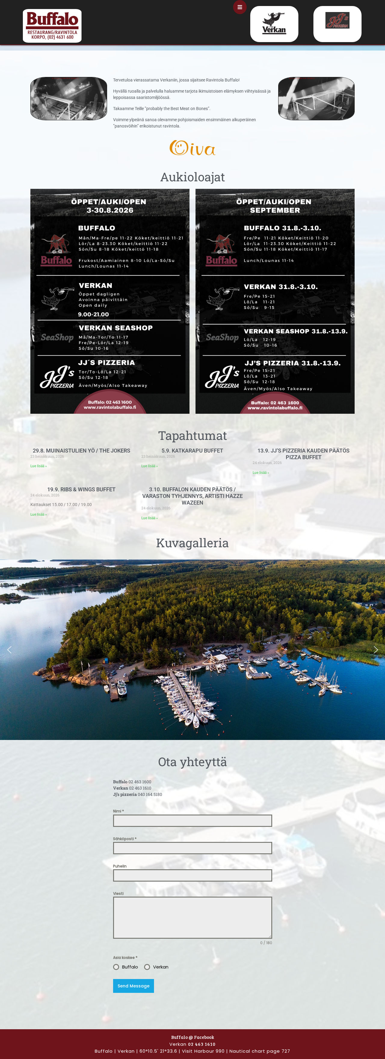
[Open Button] (240, 7)
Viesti (118, 893)
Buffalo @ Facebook (192, 1037)
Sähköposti (125, 838)
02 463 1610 (202, 1044)
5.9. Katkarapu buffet (192, 450)
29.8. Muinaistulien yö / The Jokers (81, 450)
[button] (9, 650)
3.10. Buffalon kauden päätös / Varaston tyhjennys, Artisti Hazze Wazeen (192, 495)
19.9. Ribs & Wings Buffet (81, 489)
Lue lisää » (38, 466)
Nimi (118, 811)
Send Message (133, 986)
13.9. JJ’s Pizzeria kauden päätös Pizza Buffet (303, 453)
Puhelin (120, 866)
